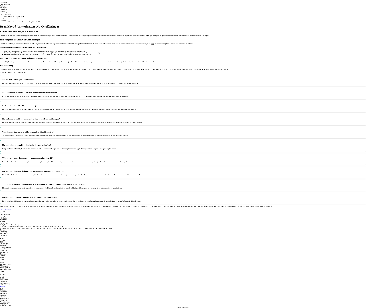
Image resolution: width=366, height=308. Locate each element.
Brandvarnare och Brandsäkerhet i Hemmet (259, 206)
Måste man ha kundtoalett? (8, 206)
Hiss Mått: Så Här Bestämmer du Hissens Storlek (134, 206)
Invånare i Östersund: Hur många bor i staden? (212, 206)
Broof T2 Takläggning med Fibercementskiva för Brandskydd (99, 206)
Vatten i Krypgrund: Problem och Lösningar (183, 206)
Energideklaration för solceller (160, 206)
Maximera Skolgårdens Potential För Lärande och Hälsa (63, 206)
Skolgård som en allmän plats (236, 206)
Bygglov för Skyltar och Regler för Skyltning (31, 206)
